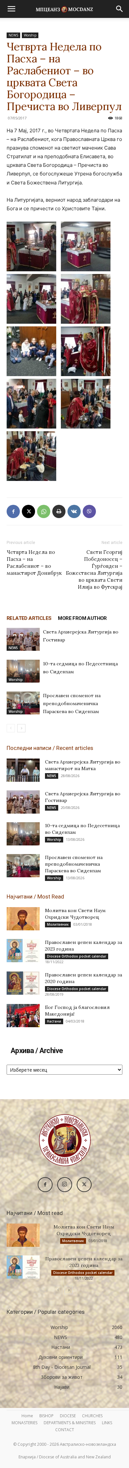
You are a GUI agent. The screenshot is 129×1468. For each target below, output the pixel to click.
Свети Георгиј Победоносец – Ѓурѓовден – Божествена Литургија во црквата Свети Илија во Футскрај (94, 569)
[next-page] (21, 728)
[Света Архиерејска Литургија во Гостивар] (23, 639)
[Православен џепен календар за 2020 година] (23, 983)
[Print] (58, 511)
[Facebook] (13, 511)
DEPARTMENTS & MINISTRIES (70, 1423)
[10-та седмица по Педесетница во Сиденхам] (23, 671)
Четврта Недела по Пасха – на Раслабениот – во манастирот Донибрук (34, 562)
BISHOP (46, 1416)
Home (27, 1416)
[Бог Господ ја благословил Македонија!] (23, 1015)
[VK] (74, 511)
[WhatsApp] (43, 511)
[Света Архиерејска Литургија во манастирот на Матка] (23, 770)
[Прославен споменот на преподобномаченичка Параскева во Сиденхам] (23, 703)
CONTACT (64, 1430)
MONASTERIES (24, 1423)
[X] (28, 511)
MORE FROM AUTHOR (82, 618)
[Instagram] (64, 1184)
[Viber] (89, 511)
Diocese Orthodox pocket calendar (76, 956)
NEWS (13, 35)
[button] (11, 9)
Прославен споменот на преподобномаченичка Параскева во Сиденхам (72, 703)
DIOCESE (68, 1416)
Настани (54, 1021)
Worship (30, 35)
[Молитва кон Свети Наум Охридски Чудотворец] (23, 918)
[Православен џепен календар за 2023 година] (23, 950)
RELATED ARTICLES (29, 618)
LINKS (107, 1423)
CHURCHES (92, 1416)
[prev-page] (11, 728)
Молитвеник (58, 924)
